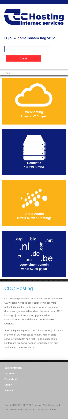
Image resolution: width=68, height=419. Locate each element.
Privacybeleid (11, 379)
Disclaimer (10, 373)
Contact (8, 385)
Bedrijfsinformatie (13, 368)
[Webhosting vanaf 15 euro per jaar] (34, 96)
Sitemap (9, 390)
